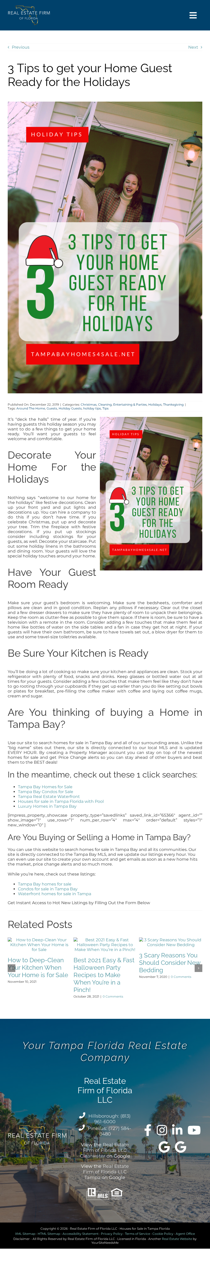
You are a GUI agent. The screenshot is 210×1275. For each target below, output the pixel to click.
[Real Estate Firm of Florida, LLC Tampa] (180, 1147)
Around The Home (30, 408)
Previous (20, 47)
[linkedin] (177, 1130)
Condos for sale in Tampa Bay (48, 889)
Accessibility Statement (80, 1234)
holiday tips (92, 408)
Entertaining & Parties (130, 404)
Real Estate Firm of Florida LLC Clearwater (104, 1150)
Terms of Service (137, 1234)
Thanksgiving (173, 404)
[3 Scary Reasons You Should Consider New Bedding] (170, 939)
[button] (11, 968)
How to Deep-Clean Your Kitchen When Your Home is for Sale (38, 967)
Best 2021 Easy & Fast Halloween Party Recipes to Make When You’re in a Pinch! (104, 974)
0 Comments (113, 996)
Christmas (89, 404)
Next (193, 47)
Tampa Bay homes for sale (44, 884)
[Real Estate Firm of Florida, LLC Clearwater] (164, 1147)
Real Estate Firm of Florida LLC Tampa (106, 1171)
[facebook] (148, 1130)
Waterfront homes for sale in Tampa (54, 893)
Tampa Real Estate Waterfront (49, 796)
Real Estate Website (177, 1239)
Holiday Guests (70, 408)
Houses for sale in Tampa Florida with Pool (61, 801)
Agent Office (185, 1234)
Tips (105, 408)
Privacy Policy (112, 1234)
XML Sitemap (25, 1234)
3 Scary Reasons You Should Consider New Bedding (170, 963)
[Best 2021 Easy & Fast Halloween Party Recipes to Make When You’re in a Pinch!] (105, 939)
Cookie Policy (162, 1234)
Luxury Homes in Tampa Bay (47, 806)
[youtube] (194, 1130)
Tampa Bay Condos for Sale (45, 791)
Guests (52, 408)
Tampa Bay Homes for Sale (45, 786)
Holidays (155, 404)
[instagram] (162, 1130)
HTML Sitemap (49, 1234)
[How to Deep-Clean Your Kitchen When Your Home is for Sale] (39, 939)
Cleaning (105, 404)
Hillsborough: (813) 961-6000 (109, 1119)
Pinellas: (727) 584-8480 (109, 1131)
